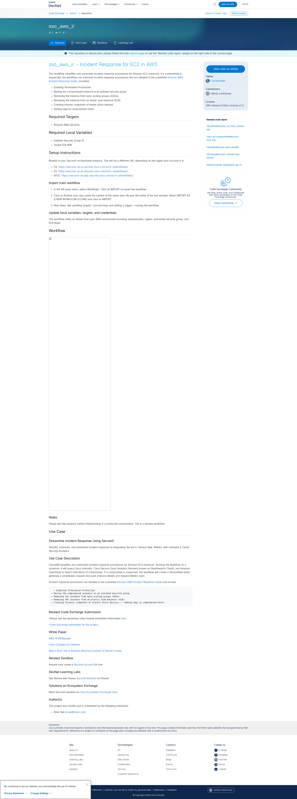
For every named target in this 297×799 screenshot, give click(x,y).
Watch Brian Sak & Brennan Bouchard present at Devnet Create (85, 651)
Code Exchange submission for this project (74, 625)
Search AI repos (213, 13)
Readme (60, 43)
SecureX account (83, 664)
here (123, 618)
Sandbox (102, 43)
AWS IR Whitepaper (60, 638)
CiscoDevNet (218, 81)
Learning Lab (125, 43)
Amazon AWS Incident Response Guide (139, 582)
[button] (236, 203)
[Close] (86, 784)
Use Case (80, 43)
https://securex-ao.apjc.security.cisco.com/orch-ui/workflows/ (97, 175)
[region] (45, 789)
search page (137, 53)
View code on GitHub (226, 69)
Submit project (239, 13)
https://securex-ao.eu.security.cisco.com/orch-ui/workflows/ (93, 171)
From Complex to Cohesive (64, 644)
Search (73, 13)
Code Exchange (57, 13)
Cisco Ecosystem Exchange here (98, 692)
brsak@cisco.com (75, 712)
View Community (224, 203)
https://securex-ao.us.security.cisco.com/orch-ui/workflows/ (93, 167)
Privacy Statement (14, 793)
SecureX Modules (86, 678)
